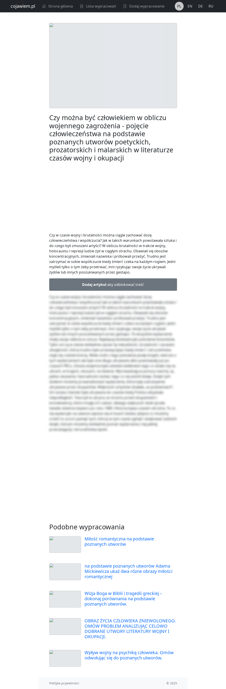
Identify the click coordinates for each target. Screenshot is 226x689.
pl (179, 6)
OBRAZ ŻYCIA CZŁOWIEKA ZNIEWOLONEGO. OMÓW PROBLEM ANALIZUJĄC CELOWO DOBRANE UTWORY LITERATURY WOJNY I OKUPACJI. (130, 629)
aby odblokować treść (113, 284)
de (200, 6)
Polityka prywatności (64, 683)
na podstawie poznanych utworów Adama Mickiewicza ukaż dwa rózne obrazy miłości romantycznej (128, 571)
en (190, 6)
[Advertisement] (113, 198)
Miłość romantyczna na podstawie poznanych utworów (119, 541)
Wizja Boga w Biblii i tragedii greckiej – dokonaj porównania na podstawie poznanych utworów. (123, 598)
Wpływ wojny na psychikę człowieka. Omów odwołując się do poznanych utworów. (129, 655)
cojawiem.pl (23, 6)
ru (211, 6)
